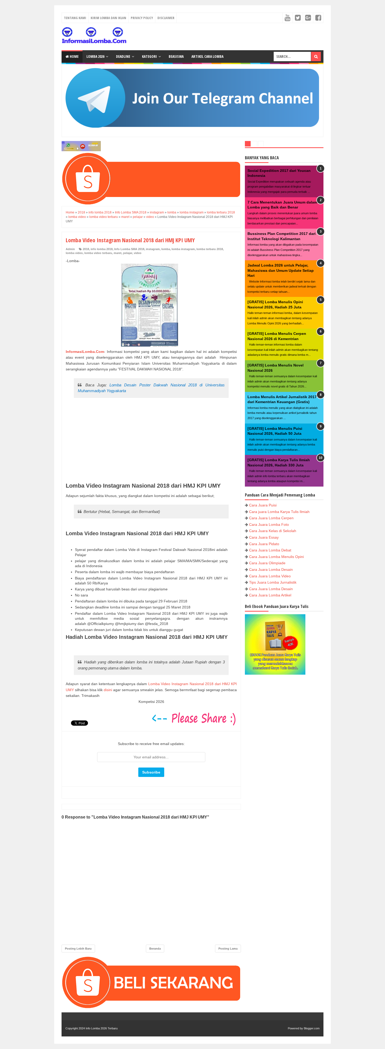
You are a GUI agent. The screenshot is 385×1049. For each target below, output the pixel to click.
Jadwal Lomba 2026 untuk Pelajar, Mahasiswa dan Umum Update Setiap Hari (281, 270)
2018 (86, 249)
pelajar (127, 253)
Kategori (149, 56)
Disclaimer (165, 17)
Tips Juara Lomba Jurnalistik (272, 582)
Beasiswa (176, 56)
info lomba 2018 (102, 249)
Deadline (123, 56)
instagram (153, 249)
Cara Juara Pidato (264, 544)
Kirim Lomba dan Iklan (108, 17)
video (137, 253)
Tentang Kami (75, 17)
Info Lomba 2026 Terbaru (102, 1028)
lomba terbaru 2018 (209, 249)
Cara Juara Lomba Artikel (270, 595)
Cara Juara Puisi (263, 505)
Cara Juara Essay (264, 537)
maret (118, 253)
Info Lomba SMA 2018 (129, 249)
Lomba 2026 (95, 56)
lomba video (74, 253)
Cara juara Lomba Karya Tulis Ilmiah (279, 512)
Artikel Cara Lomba (207, 56)
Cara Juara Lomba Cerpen (271, 518)
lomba (165, 249)
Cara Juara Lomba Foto (269, 524)
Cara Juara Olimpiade (267, 563)
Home (74, 56)
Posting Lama (228, 948)
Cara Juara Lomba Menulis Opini (276, 557)
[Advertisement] (151, 440)
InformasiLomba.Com (85, 351)
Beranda (155, 948)
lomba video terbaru (98, 253)
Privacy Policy (142, 17)
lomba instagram (183, 249)
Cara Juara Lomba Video (270, 576)
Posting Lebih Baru (78, 948)
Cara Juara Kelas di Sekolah (272, 531)
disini (108, 690)
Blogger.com (312, 1028)
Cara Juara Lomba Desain (271, 569)
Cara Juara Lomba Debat (270, 550)
